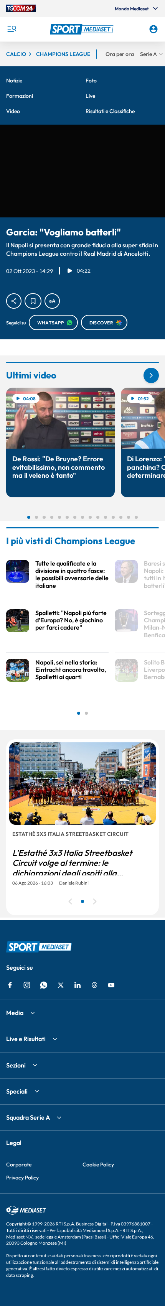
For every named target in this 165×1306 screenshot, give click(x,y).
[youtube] (111, 985)
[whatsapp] (44, 985)
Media (14, 1013)
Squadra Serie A (28, 1117)
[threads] (94, 985)
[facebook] (10, 985)
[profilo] (153, 29)
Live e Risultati (26, 1039)
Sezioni (16, 1065)
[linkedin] (77, 985)
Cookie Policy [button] (98, 1164)
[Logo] (83, 29)
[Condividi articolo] (13, 301)
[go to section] (151, 375)
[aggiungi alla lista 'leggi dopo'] (33, 301)
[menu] (11, 29)
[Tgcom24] (21, 8)
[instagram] (27, 985)
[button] (83, 29)
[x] (60, 985)
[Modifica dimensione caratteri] (52, 301)
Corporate (18, 1164)
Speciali (17, 1091)
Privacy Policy (22, 1177)
